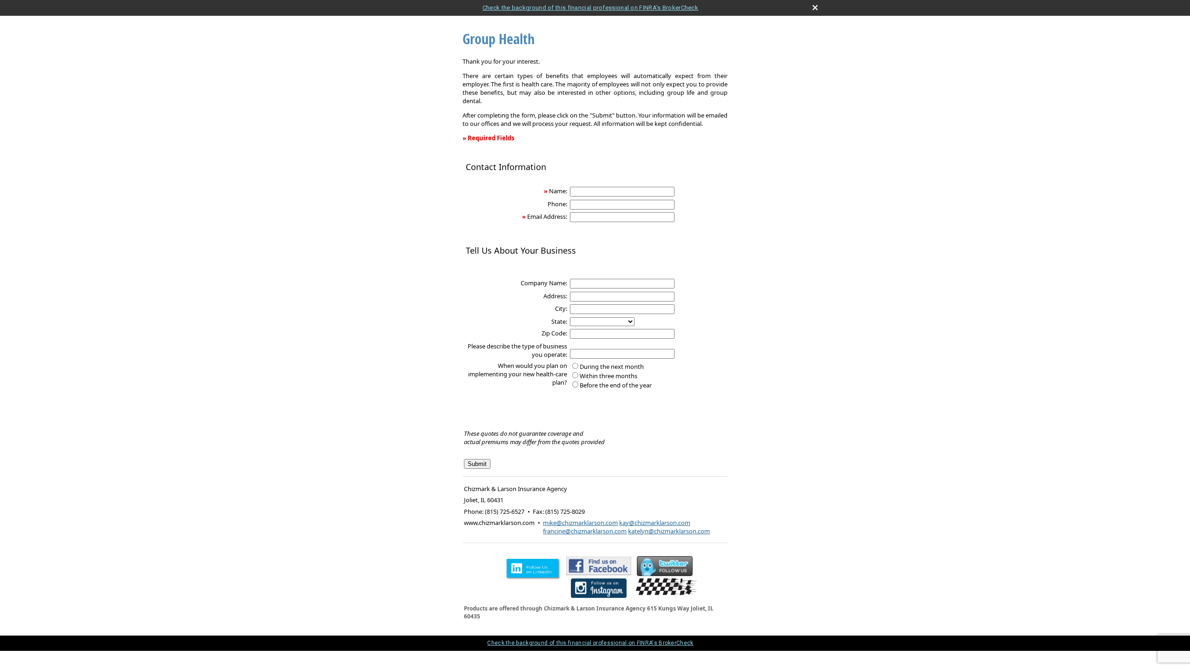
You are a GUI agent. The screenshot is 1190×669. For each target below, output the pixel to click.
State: (559, 321)
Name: (558, 191)
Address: (555, 296)
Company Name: (544, 283)
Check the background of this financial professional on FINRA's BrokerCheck (590, 7)
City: (561, 308)
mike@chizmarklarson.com (580, 522)
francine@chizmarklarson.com (585, 531)
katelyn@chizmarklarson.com (669, 531)
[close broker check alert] (815, 8)
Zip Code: (554, 333)
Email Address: (547, 216)
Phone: (557, 204)
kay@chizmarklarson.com (654, 522)
